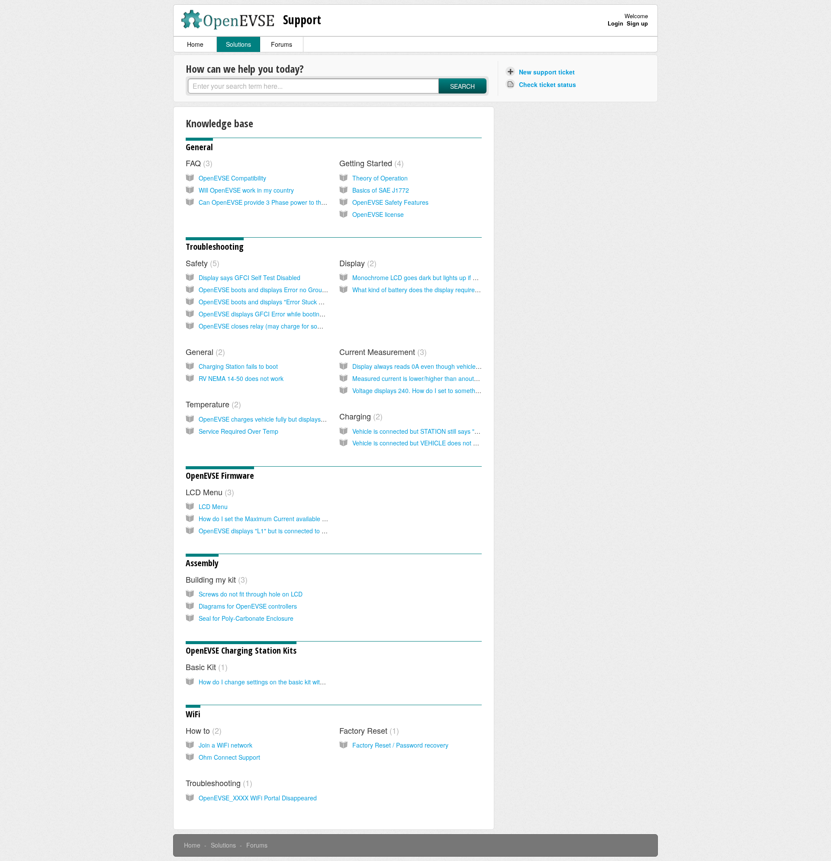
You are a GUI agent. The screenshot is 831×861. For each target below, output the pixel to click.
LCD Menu (209, 491)
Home (195, 44)
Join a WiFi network (225, 745)
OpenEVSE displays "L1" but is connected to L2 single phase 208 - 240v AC (302, 530)
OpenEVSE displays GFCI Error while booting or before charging (287, 314)
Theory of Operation (380, 178)
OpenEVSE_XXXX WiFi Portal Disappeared (258, 797)
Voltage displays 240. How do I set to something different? (431, 390)
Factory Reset (367, 730)
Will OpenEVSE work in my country (246, 190)
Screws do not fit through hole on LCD (251, 594)
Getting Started (370, 162)
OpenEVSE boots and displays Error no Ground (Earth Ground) (285, 289)
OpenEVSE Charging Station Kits (241, 650)
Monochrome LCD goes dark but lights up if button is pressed (436, 277)
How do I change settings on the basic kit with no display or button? (291, 681)
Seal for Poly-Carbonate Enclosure (246, 618)
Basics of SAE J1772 (380, 190)
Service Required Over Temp (238, 431)
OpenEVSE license (378, 214)
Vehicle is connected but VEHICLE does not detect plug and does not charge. (458, 443)
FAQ (198, 162)
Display (356, 262)
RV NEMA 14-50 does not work (241, 378)
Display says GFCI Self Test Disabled (249, 277)
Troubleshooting (215, 246)
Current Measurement (381, 351)
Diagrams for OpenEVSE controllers (248, 606)
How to (202, 730)
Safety (201, 262)
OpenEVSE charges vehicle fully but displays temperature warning (289, 419)
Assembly (202, 563)
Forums (281, 44)
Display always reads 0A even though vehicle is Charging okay (437, 366)
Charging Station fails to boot (238, 366)
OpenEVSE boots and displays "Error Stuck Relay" (267, 301)
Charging (359, 416)
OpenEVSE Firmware (220, 475)
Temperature (212, 404)
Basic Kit (205, 666)
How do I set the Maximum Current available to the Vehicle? (280, 518)
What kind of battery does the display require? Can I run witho (437, 289)
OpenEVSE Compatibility (232, 178)
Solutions (238, 44)
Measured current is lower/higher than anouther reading (429, 378)
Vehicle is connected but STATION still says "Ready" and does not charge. (453, 431)
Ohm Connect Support (229, 757)
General (199, 147)
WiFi (193, 714)
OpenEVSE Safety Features (390, 202)
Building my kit (215, 579)
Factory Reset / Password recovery (400, 745)
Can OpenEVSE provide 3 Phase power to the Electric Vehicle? (285, 202)
